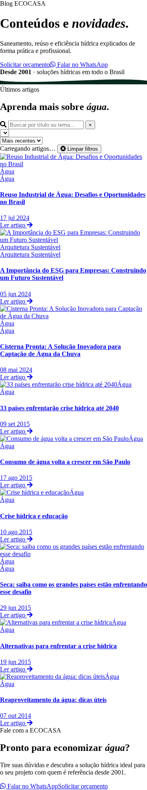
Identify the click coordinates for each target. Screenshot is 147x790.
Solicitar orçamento (25, 64)
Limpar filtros (82, 149)
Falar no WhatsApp (82, 64)
